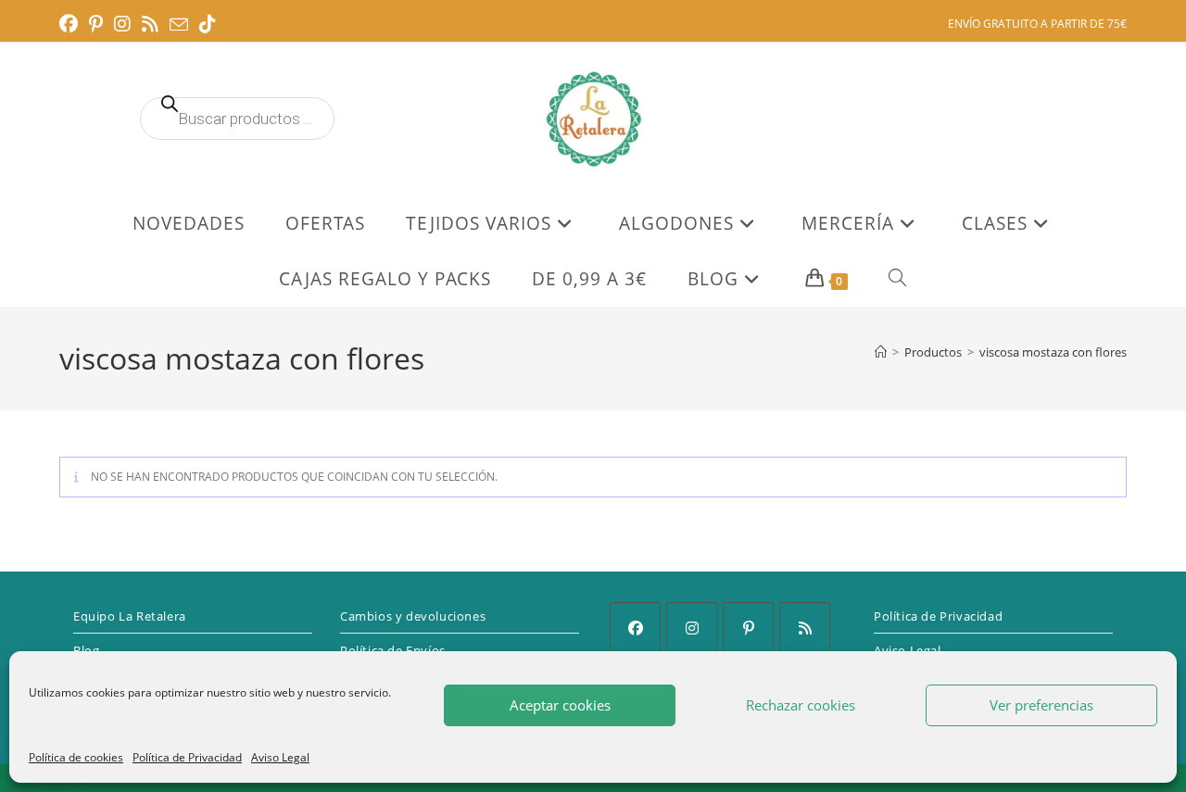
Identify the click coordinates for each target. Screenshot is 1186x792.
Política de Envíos (393, 650)
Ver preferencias (1041, 705)
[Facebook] (635, 627)
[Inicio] (881, 352)
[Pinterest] (748, 627)
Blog (86, 650)
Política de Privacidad (187, 757)
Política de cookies (76, 757)
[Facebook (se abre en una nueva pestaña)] (71, 24)
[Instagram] (691, 627)
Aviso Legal (280, 757)
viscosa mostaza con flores (1053, 352)
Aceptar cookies (560, 705)
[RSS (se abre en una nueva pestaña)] (150, 24)
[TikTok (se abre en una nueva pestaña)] (207, 24)
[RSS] (804, 627)
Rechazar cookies (800, 705)
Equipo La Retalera (129, 616)
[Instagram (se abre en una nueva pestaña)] (122, 24)
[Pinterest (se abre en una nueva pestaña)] (95, 24)
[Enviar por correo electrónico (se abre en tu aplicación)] (179, 25)
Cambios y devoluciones (413, 616)
